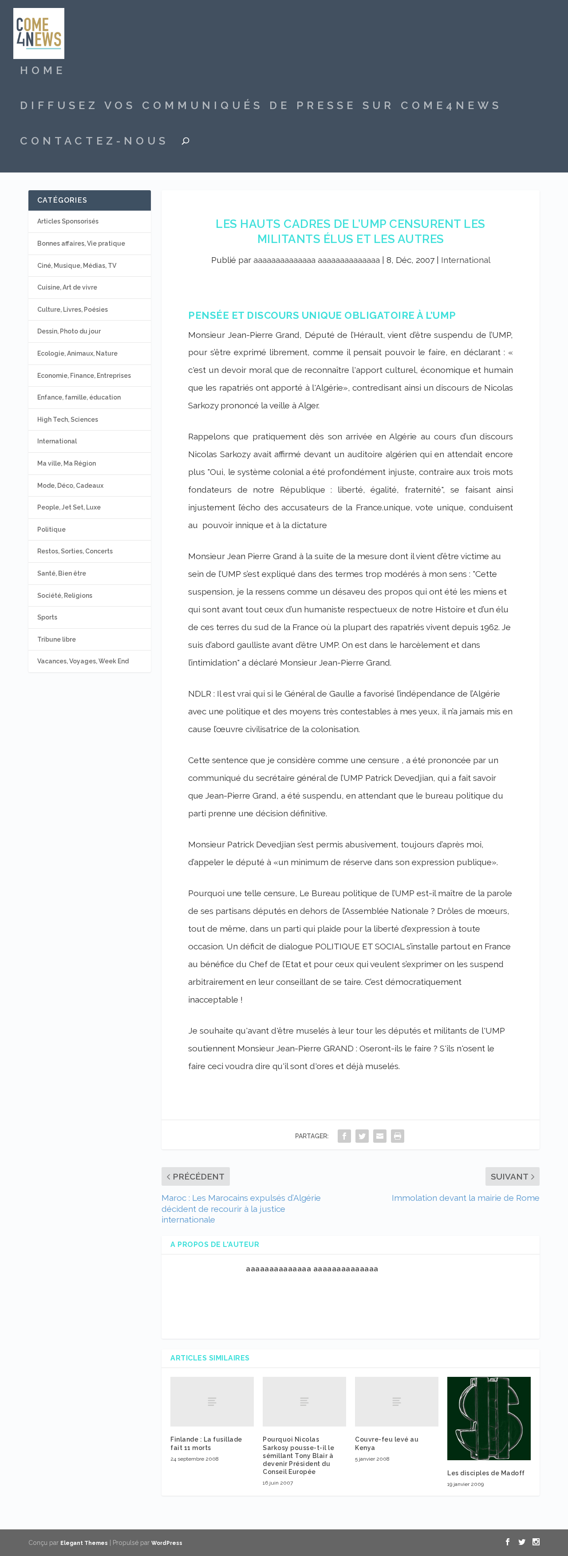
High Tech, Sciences (67, 419)
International (465, 260)
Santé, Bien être (61, 573)
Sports (47, 617)
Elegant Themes (84, 1543)
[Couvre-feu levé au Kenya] (396, 1402)
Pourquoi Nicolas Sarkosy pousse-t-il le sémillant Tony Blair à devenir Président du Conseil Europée (298, 1455)
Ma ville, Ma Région (66, 463)
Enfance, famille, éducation (79, 397)
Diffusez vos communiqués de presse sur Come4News (261, 107)
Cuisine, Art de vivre (67, 287)
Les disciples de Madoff (486, 1473)
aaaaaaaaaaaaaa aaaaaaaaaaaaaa (316, 260)
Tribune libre (56, 639)
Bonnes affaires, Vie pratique (81, 243)
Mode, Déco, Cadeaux (70, 485)
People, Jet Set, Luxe (69, 507)
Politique (51, 529)
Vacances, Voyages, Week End (83, 661)
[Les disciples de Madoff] (489, 1418)
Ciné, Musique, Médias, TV (76, 265)
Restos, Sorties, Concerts (75, 551)
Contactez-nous (94, 142)
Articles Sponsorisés (68, 221)
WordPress (166, 1543)
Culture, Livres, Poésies (72, 309)
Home (43, 72)
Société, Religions (64, 595)
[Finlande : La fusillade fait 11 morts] (212, 1402)
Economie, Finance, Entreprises (84, 375)
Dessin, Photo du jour (69, 331)
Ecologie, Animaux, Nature (77, 353)
